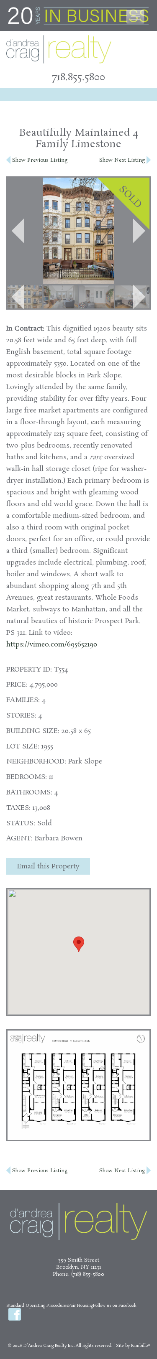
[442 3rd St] (25, 296)
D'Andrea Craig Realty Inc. (49, 1346)
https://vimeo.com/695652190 (51, 644)
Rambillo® (140, 1346)
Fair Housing (80, 1305)
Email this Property (48, 866)
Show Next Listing (123, 160)
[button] (18, 230)
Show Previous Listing (38, 160)
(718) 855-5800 (87, 1274)
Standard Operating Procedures (37, 1305)
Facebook (14, 1314)
